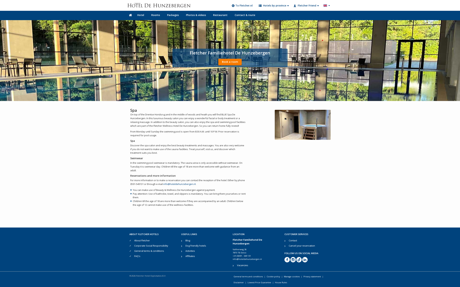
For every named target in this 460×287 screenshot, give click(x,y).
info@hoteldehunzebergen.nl (179, 184)
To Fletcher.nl (244, 5)
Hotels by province (274, 5)
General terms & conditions (149, 250)
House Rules (281, 282)
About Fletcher (142, 240)
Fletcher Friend (307, 5)
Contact (293, 240)
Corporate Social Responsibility (151, 245)
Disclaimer (239, 282)
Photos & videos (196, 15)
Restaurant (220, 15)
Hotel (140, 15)
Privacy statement (312, 276)
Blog (187, 240)
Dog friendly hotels (195, 245)
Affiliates (190, 256)
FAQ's (137, 256)
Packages (173, 15)
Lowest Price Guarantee (259, 282)
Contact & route (245, 15)
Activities (190, 250)
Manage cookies (292, 276)
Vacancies (242, 265)
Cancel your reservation (302, 245)
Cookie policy (273, 276)
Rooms (155, 15)
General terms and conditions (248, 276)
